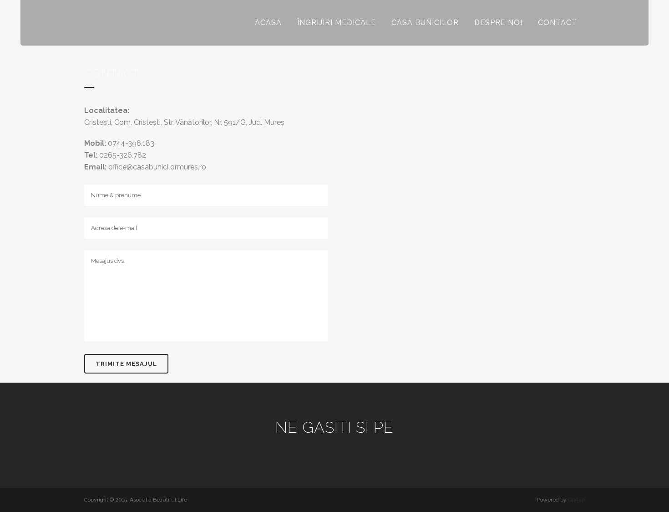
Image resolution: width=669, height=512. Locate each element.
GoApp (576, 500)
